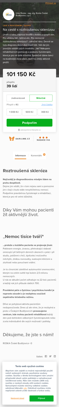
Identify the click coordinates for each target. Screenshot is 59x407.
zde (25, 388)
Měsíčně (40, 98)
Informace (20, 155)
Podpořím (29, 123)
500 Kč (29, 112)
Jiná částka (46, 104)
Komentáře (38, 155)
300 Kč (45, 112)
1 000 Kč (14, 112)
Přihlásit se (50, 3)
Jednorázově (18, 98)
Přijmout (41, 398)
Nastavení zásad (17, 398)
